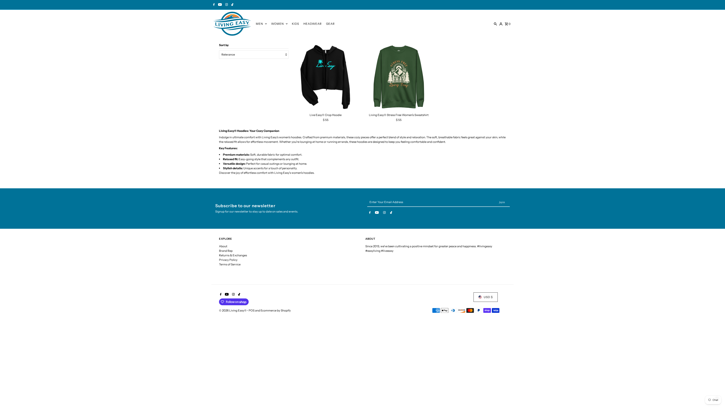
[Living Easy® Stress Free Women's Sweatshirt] (399, 77)
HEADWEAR (312, 24)
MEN (259, 24)
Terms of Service (230, 264)
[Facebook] (213, 5)
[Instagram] (226, 5)
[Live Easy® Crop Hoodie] (326, 77)
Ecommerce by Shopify (276, 310)
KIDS (295, 24)
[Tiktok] (231, 5)
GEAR (330, 24)
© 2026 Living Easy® (233, 310)
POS (252, 310)
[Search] (495, 23)
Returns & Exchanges (233, 255)
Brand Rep (226, 251)
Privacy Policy (228, 260)
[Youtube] (219, 5)
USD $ (488, 297)
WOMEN (277, 24)
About (223, 246)
